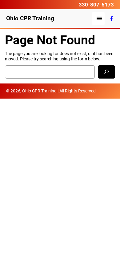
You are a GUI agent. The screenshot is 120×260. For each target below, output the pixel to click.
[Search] (106, 72)
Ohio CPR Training (30, 18)
